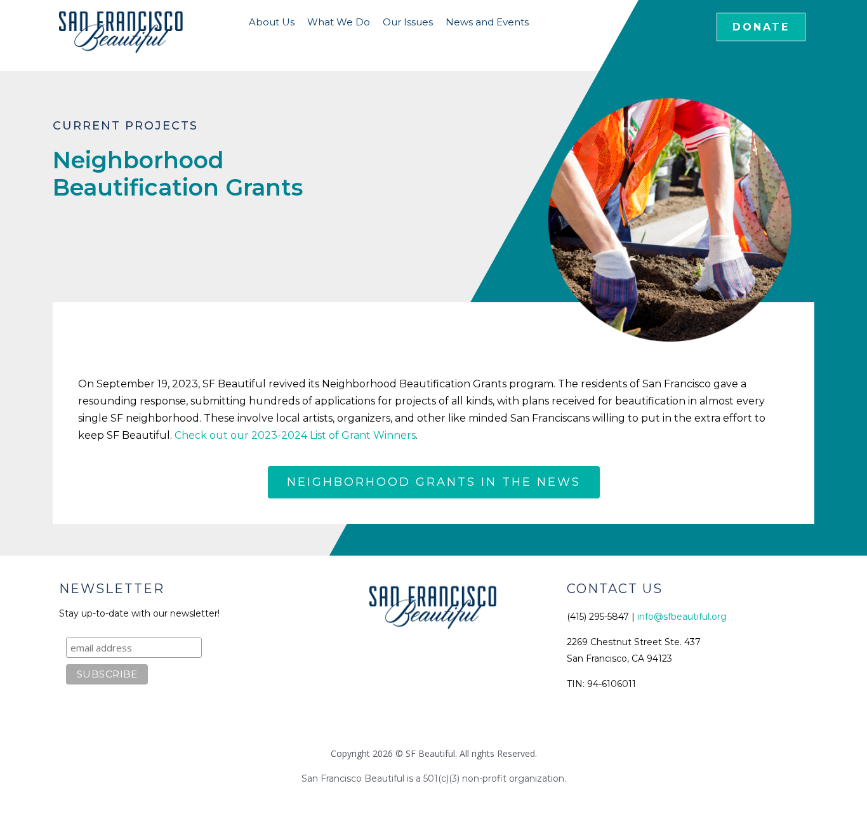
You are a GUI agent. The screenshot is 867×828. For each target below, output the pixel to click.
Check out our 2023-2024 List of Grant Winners (295, 435)
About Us (272, 22)
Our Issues (408, 22)
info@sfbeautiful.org (682, 616)
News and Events (487, 22)
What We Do (338, 22)
